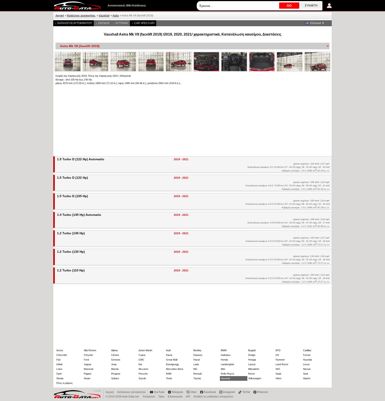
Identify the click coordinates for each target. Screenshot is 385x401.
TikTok (246, 392)
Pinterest (262, 392)
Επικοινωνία (175, 396)
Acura (59, 350)
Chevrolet (61, 355)
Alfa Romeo (90, 350)
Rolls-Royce (227, 373)
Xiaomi (306, 378)
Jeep (114, 364)
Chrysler (88, 355)
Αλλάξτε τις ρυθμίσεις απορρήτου (213, 396)
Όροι (161, 396)
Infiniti (59, 364)
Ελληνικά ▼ (317, 23)
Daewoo (197, 355)
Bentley (197, 350)
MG (195, 369)
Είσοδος (104, 23)
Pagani (87, 373)
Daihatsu (225, 355)
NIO (278, 369)
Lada (196, 364)
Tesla (169, 378)
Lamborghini (227, 364)
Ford (86, 359)
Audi (168, 350)
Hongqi (252, 359)
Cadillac (307, 350)
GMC (141, 359)
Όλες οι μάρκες (64, 383)
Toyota (197, 378)
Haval (196, 359)
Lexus (306, 364)
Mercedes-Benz (174, 369)
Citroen (115, 355)
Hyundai (307, 359)
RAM (168, 373)
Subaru (115, 378)
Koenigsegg (172, 364)
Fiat (58, 359)
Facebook (210, 392)
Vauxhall (104, 15)
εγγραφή (122, 23)
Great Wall (171, 359)
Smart (87, 378)
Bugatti (252, 350)
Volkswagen (254, 378)
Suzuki (142, 378)
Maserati (88, 369)
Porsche (143, 373)
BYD (278, 350)
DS (277, 355)
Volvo (278, 378)
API (188, 396)
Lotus (59, 369)
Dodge (251, 355)
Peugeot (115, 373)
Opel (58, 373)
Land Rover (282, 364)
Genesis (115, 359)
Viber (193, 392)
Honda (224, 359)
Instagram (229, 392)
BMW (224, 350)
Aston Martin (145, 350)
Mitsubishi (253, 369)
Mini (223, 369)
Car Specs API (144, 23)
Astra (116, 15)
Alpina (114, 350)
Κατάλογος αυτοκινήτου (81, 15)
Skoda (59, 378)
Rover (251, 373)
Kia (140, 364)
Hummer (280, 359)
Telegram (177, 392)
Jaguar (87, 364)
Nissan (307, 369)
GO (289, 5)
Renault (197, 373)
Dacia (169, 355)
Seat (305, 373)
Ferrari (306, 355)
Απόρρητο (149, 396)
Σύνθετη (311, 5)
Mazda (115, 369)
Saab (278, 373)
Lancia (251, 364)
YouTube (159, 392)
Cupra (142, 355)
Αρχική (59, 15)
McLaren (143, 369)
